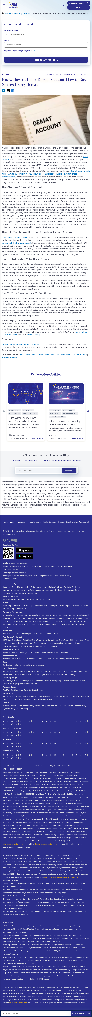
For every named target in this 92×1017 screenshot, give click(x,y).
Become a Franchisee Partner (31, 659)
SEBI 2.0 (58, 705)
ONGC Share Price (27, 354)
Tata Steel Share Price (32, 640)
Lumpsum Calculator (11, 618)
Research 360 (8, 634)
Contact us (7, 665)
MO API (35, 634)
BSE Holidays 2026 (26, 680)
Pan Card (11, 690)
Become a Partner (10, 659)
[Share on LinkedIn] (3, 90)
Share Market (8, 599)
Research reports (10, 652)
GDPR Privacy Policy (26, 705)
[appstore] (25, 550)
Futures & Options (49, 671)
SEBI (12, 696)
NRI (16, 674)
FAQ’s (16, 665)
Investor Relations (50, 696)
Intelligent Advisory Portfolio (59, 587)
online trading (33, 334)
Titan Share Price (10, 357)
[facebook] (4, 541)
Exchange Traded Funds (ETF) (15, 593)
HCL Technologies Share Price (60, 643)
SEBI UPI (78, 7)
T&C (33, 51)
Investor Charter (9, 705)
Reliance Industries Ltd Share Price (29, 646)
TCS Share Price (79, 354)
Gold (11, 674)
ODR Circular (68, 705)
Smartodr (50, 705)
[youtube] (12, 541)
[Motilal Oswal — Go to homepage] (12, 5)
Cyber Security (9, 709)
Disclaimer (64, 696)
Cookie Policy (75, 696)
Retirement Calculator (78, 615)
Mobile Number (11, 30)
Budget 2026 (8, 671)
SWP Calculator (77, 618)
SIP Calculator (8, 615)
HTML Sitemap (22, 709)
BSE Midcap (49, 606)
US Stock (79, 671)
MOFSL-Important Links (32, 696)
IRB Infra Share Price (38, 643)
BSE (4, 696)
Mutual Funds (23, 587)
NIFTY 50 (6, 606)
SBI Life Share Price (46, 354)
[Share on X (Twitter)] (8, 90)
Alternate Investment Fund (14, 590)
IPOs (60, 671)
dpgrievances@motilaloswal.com (48, 844)
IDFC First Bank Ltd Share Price (16, 643)
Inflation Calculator (36, 624)
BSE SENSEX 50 (20, 609)
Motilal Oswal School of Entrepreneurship (51, 652)
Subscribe (69, 470)
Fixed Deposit (60, 590)
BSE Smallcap (37, 606)
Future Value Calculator (23, 621)
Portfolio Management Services (40, 590)
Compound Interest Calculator (54, 615)
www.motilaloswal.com (18, 1003)
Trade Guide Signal (23, 634)
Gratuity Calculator (42, 621)
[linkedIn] (15, 541)
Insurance (33, 593)
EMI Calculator (64, 618)
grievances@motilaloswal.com (15, 844)
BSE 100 (10, 609)
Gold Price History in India (45, 680)
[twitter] (8, 541)
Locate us (24, 665)
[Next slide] (88, 411)
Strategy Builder (51, 634)
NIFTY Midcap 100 (75, 606)
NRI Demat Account (38, 587)
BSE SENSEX (15, 606)
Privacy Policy (80, 705)
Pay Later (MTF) (73, 590)
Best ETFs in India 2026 (28, 684)
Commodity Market (23, 599)
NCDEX (18, 696)
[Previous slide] (4, 411)
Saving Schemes (36, 690)
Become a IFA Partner (55, 659)
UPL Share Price (63, 354)
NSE (8, 696)
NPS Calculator (52, 624)
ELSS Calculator (71, 621)
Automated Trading (66, 674)
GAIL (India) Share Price (79, 640)
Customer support (37, 665)
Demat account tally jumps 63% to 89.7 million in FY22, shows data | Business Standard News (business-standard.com (46, 174)
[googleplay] (25, 556)
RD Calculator (34, 615)
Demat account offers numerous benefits (21, 344)
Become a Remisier (73, 659)
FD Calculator (21, 615)
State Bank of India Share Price (55, 640)
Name (7, 40)
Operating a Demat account (15, 237)
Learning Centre (25, 652)
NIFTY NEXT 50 (61, 606)
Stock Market (20, 671)
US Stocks (76, 587)
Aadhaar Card (22, 690)
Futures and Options (41, 599)
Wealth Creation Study (42, 699)
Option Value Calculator (70, 624)
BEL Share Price (51, 646)
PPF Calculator (58, 621)
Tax (4, 690)
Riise (41, 634)
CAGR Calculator (29, 618)
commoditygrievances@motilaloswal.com (61, 877)
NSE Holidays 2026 (10, 680)
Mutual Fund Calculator (47, 618)
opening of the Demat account (16, 243)
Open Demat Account (77, 3)
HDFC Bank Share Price (12, 640)
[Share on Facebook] (13, 90)
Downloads (40, 705)
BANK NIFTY (26, 606)
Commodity (23, 674)
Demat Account (34, 671)
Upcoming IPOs (9, 587)
